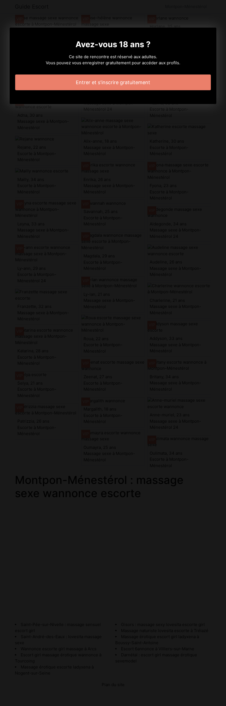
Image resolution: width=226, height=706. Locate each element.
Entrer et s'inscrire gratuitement (113, 82)
